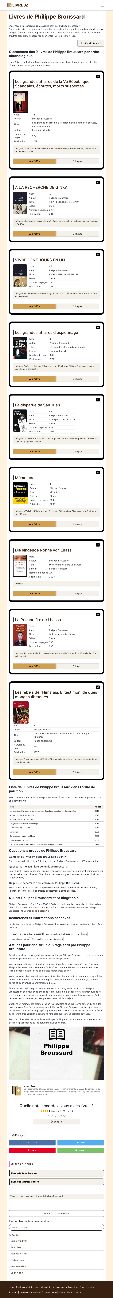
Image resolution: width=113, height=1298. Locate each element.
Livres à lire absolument (56, 1213)
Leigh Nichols (17, 1272)
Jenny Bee (15, 1247)
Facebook (33, 1143)
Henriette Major (18, 1266)
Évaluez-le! (56, 1121)
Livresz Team (30, 1086)
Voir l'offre (34, 161)
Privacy (62, 1292)
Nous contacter (74, 1292)
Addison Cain (17, 1260)
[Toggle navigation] (102, 5)
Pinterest (33, 1150)
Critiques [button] (77, 161)
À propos (13, 1292)
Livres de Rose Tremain (24, 1173)
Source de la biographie (36, 910)
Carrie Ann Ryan (18, 1241)
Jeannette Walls (18, 1253)
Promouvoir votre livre (29, 1292)
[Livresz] (18, 5)
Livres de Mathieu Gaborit (25, 1181)
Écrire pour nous (49, 1292)
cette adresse (68, 890)
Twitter (81, 1143)
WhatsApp (81, 1150)
